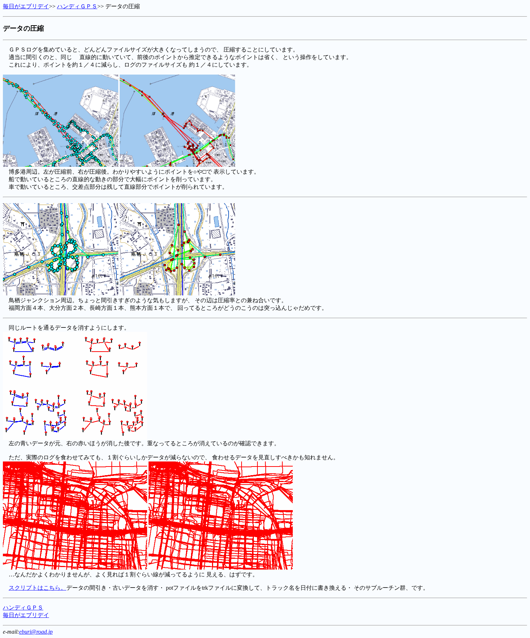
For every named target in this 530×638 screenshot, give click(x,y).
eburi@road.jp (36, 632)
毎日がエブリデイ (26, 6)
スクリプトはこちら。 (37, 588)
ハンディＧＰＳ (77, 6)
